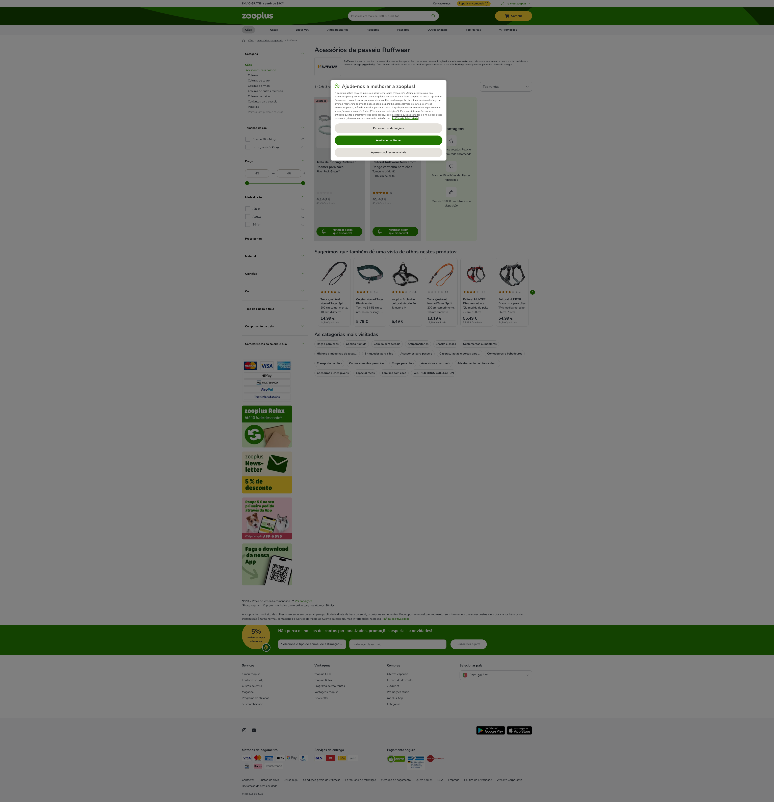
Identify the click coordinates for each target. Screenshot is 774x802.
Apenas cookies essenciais (388, 152)
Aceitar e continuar (388, 140)
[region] (388, 120)
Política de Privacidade (405, 118)
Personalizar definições (388, 128)
